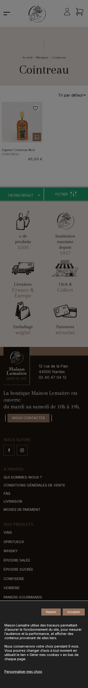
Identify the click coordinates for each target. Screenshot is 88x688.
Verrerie (12, 588)
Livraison (13, 501)
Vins (8, 532)
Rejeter (51, 612)
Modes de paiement (22, 509)
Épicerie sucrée (18, 569)
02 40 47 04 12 (52, 377)
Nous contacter (28, 418)
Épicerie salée (17, 560)
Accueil (27, 57)
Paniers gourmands (23, 597)
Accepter (73, 612)
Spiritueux (14, 542)
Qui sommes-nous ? (23, 477)
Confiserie (14, 578)
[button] (37, 137)
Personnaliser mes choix (23, 672)
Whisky (11, 551)
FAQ (7, 493)
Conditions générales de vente (34, 485)
